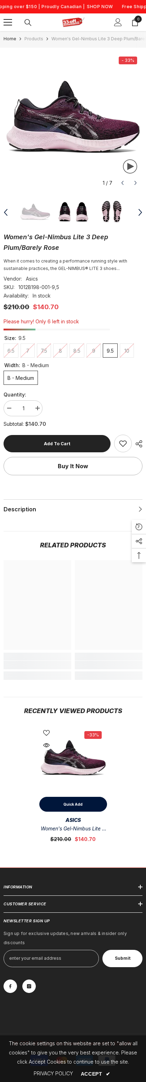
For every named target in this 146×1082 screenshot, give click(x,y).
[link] (123, 443)
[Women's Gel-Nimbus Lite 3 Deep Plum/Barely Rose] (73, 759)
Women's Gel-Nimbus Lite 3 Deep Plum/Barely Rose (73, 829)
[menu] (8, 22)
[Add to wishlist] (46, 733)
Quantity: (15, 395)
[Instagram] (29, 986)
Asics (32, 279)
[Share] (137, 443)
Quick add (73, 804)
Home (10, 38)
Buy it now (73, 466)
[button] (122, 183)
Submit (122, 958)
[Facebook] (10, 986)
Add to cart (57, 443)
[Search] (28, 22)
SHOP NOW (100, 6)
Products (33, 38)
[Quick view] (46, 745)
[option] (73, 120)
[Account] (118, 22)
